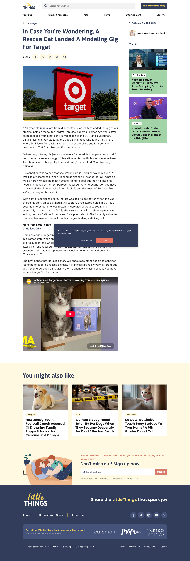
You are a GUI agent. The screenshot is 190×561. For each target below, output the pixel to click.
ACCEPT (104, 240)
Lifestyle (32, 23)
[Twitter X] (141, 515)
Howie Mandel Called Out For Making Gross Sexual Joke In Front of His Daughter (146, 133)
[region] (96, 235)
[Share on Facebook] (35, 57)
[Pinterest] (164, 515)
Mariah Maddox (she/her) (151, 33)
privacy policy (132, 478)
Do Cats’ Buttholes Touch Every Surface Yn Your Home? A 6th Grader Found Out (143, 425)
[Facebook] (133, 515)
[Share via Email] (64, 57)
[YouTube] (156, 515)
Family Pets (31, 415)
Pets (78, 415)
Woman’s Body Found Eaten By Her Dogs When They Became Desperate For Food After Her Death (94, 425)
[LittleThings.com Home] (29, 6)
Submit (161, 471)
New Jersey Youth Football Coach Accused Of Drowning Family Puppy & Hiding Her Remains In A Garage (45, 427)
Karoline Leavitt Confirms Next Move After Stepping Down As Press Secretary (147, 84)
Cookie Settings (86, 240)
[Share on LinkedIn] (50, 57)
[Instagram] (149, 515)
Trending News (139, 75)
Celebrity (136, 123)
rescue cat (46, 128)
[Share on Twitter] (43, 57)
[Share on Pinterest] (57, 57)
